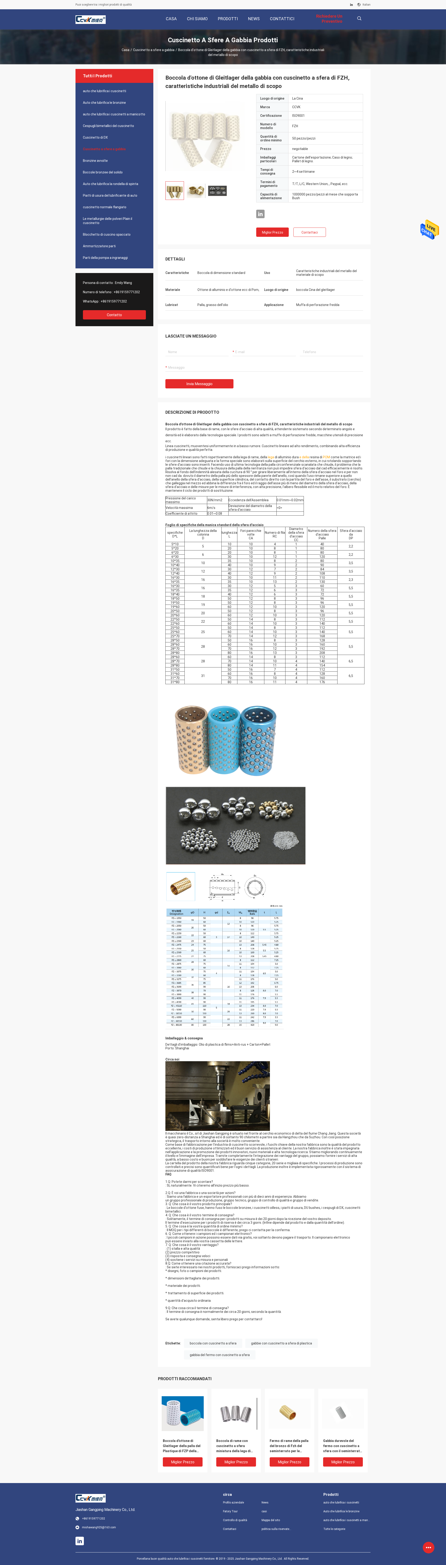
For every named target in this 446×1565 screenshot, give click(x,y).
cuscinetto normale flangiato (104, 207)
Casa (125, 50)
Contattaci (310, 232)
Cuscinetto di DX (95, 137)
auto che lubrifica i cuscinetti (104, 91)
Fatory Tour (230, 1511)
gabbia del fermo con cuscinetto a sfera (220, 1355)
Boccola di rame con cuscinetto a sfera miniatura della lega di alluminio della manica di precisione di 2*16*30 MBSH (235, 1446)
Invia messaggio (199, 384)
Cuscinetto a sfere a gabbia (153, 50)
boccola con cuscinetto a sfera (213, 1343)
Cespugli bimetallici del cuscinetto (108, 126)
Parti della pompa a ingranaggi (105, 258)
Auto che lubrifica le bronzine (104, 102)
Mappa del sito (271, 1520)
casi (264, 1511)
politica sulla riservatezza (277, 1529)
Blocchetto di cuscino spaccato (107, 234)
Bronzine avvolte (95, 161)
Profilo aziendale (233, 1502)
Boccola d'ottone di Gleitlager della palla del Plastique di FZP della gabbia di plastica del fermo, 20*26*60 (181, 1446)
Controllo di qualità (235, 1520)
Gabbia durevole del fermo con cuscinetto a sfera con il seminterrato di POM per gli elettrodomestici (342, 1446)
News (265, 1502)
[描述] (359, 18)
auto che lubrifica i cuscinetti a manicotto (114, 114)
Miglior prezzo (272, 232)
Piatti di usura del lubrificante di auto (110, 195)
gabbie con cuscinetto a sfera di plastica (281, 1343)
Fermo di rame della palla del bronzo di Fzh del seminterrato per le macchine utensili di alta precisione (289, 1446)
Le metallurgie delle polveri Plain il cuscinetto (107, 221)
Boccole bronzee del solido (103, 172)
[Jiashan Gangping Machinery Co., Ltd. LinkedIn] (351, 4)
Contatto (114, 315)
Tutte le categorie (334, 1529)
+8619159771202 (127, 292)
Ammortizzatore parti (99, 246)
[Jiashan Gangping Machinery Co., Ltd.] (90, 19)
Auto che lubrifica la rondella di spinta (110, 184)
